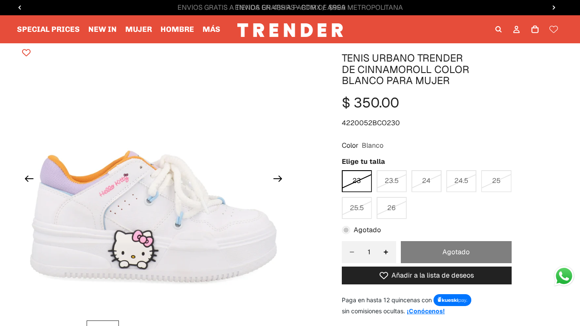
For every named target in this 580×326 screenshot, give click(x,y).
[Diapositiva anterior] (26, 180)
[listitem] (211, 29)
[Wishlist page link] (553, 29)
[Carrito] (535, 29)
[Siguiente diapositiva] (280, 180)
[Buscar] (498, 29)
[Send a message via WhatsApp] (564, 276)
